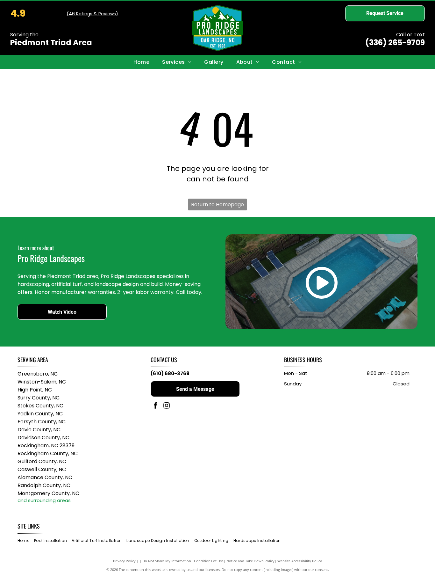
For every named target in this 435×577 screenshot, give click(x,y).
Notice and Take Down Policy (250, 561)
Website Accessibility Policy (299, 561)
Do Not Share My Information (166, 561)
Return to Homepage (217, 204)
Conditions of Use (209, 561)
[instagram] (166, 406)
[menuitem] (141, 61)
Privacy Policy (124, 561)
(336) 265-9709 (395, 42)
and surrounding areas (44, 500)
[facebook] (155, 406)
